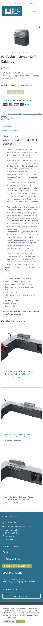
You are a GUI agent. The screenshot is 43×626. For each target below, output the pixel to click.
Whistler (3, 116)
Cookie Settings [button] (9, 621)
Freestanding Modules (14, 53)
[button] (39, 27)
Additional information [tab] (11, 130)
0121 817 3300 (10, 523)
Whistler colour (8, 85)
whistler (12, 118)
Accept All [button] (20, 621)
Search (32, 3)
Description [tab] (7, 126)
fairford (6, 118)
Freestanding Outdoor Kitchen (32, 114)
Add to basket (15, 92)
